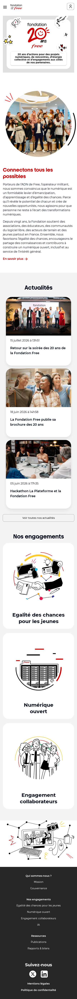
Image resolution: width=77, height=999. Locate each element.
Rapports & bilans (38, 948)
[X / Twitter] (32, 974)
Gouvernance (38, 888)
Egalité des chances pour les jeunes (38, 905)
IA (38, 924)
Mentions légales (38, 983)
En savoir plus (13, 258)
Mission (38, 882)
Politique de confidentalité (38, 990)
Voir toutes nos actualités (38, 518)
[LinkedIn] (44, 974)
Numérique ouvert (38, 912)
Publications (38, 942)
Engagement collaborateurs (38, 918)
